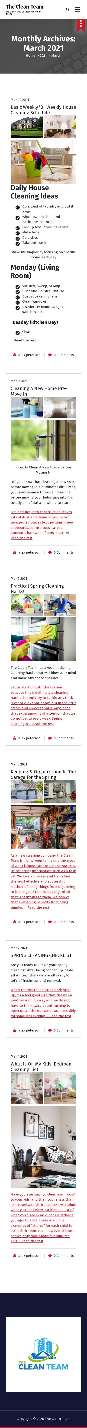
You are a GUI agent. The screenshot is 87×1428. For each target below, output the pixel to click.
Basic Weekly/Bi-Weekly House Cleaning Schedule (43, 109)
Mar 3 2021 (19, 764)
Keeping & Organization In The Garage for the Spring (43, 774)
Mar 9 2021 (19, 381)
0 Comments (64, 355)
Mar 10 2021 (20, 100)
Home (30, 55)
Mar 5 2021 (19, 578)
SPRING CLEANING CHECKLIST (41, 955)
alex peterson (29, 355)
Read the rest (25, 340)
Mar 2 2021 (19, 948)
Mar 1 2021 (19, 1056)
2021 (43, 55)
